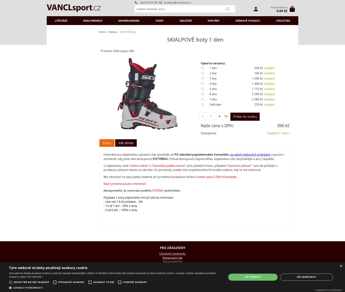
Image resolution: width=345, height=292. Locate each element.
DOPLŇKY (214, 20)
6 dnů (213, 94)
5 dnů (213, 89)
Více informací (34, 276)
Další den (215, 105)
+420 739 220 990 (148, 2)
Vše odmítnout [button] (306, 277)
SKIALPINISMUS (92, 20)
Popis (107, 143)
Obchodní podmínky (172, 254)
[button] (114, 287)
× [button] (341, 266)
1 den (213, 68)
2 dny (213, 73)
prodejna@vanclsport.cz (177, 2)
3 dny (213, 78)
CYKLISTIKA (283, 20)
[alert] (172, 277)
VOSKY (159, 20)
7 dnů (213, 99)
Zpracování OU (172, 262)
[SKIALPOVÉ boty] (147, 94)
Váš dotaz (126, 143)
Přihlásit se (256, 9)
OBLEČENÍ (186, 20)
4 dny (213, 84)
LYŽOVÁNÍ (61, 20)
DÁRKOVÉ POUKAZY (248, 20)
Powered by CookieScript (328, 290)
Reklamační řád (172, 258)
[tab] (106, 143)
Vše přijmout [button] (253, 277)
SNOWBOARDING (128, 20)
